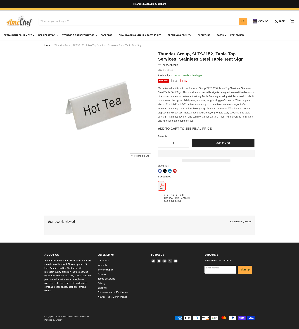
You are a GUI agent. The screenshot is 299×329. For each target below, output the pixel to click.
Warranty (102, 265)
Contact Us (103, 260)
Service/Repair (105, 269)
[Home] (19, 21)
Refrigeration (47, 35)
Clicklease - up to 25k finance (113, 292)
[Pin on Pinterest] (175, 171)
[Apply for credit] (149, 4)
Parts (220, 35)
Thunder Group (169, 65)
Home (47, 45)
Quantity (162, 136)
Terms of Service (106, 278)
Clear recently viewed (241, 221)
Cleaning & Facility (180, 35)
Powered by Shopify (53, 320)
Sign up (245, 269)
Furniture (204, 35)
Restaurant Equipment (18, 35)
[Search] (243, 21)
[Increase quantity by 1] (185, 143)
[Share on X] (165, 171)
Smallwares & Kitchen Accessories (140, 35)
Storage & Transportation (78, 35)
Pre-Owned (237, 35)
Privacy (102, 283)
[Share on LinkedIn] (170, 171)
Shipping (102, 287)
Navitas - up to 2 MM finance (112, 296)
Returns (102, 274)
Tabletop (107, 35)
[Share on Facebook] (160, 171)
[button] (206, 153)
